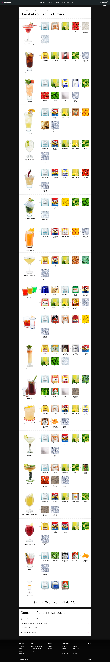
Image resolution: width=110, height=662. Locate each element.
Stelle (32, 651)
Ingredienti (65, 3)
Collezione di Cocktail (31, 11)
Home (23, 11)
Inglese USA (65, 653)
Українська (76, 648)
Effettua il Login (104, 3)
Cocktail (57, 3)
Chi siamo (50, 646)
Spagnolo (64, 651)
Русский (75, 651)
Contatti (50, 648)
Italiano (75, 653)
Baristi (50, 3)
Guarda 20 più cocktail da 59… (55, 602)
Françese (75, 646)
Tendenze (42, 3)
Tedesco (64, 648)
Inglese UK (64, 646)
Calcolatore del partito (36, 646)
